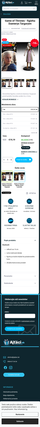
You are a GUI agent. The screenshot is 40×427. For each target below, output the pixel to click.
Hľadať (34, 8)
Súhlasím (20, 421)
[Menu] (36, 2)
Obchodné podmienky (10, 392)
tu (26, 409)
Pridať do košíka (21, 160)
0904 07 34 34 (12, 361)
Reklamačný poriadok (10, 398)
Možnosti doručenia (29, 152)
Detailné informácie (9, 99)
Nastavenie (20, 414)
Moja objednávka (9, 395)
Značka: (8, 34)
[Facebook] (5, 367)
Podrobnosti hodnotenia (28, 28)
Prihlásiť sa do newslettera (14, 329)
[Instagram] (10, 367)
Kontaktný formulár (14, 375)
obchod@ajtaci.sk (13, 357)
